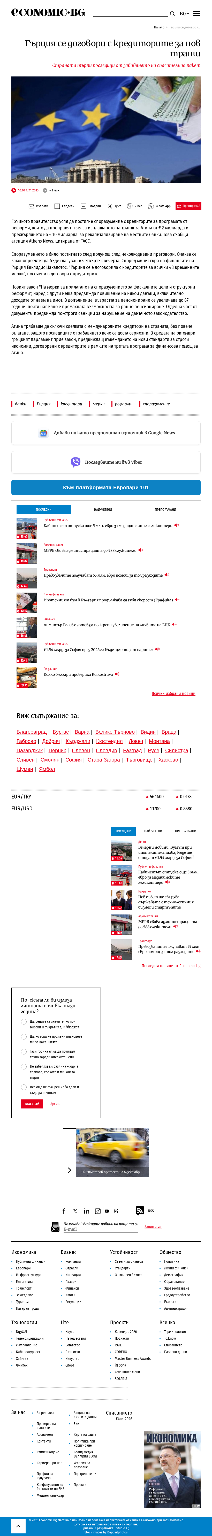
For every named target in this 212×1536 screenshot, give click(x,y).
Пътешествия (75, 1338)
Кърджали (78, 741)
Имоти (70, 1295)
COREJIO (121, 1352)
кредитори (71, 403)
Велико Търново (115, 732)
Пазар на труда (27, 1308)
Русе (153, 750)
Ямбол (47, 769)
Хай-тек (22, 1358)
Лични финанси (176, 1268)
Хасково (168, 760)
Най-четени (103, 509)
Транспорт (24, 1288)
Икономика (23, 1252)
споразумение (156, 403)
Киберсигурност (28, 1352)
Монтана (159, 741)
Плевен (81, 750)
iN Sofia (120, 1365)
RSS (151, 1211)
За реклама (45, 1413)
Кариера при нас (49, 1463)
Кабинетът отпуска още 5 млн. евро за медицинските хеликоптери (108, 525)
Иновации (73, 1275)
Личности (72, 1352)
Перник (57, 750)
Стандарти (123, 1268)
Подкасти (122, 1338)
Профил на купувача (45, 1476)
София (73, 760)
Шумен (25, 769)
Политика (171, 1261)
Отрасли (71, 1268)
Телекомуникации (30, 1338)
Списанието (173, 1345)
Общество (170, 1252)
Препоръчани (165, 509)
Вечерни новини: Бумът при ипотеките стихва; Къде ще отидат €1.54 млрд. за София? (166, 852)
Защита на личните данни (85, 1415)
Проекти (119, 1322)
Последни (43, 509)
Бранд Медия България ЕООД (85, 1454)
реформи (124, 403)
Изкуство (72, 1358)
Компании (73, 1261)
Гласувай (32, 1104)
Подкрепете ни (85, 1474)
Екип (77, 1424)
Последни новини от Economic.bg (171, 966)
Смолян (50, 760)
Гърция (43, 403)
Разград (132, 750)
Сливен (26, 760)
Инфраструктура (28, 1275)
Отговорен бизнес (128, 1275)
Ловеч (136, 741)
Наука (69, 1332)
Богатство (72, 1345)
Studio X (121, 1528)
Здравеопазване (176, 1288)
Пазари (71, 1281)
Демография (174, 1275)
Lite (65, 1322)
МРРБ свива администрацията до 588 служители (90, 550)
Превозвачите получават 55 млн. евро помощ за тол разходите (103, 575)
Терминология (175, 1332)
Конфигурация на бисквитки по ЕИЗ (50, 1487)
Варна (82, 732)
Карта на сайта (85, 1434)
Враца (169, 732)
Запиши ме (153, 1227)
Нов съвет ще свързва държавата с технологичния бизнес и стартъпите (166, 902)
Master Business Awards (133, 1358)
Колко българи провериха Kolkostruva (79, 674)
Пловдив (106, 750)
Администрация (176, 1308)
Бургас (61, 732)
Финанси (72, 1288)
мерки (99, 403)
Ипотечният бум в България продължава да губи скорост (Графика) (109, 600)
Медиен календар (50, 1495)
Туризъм (22, 1302)
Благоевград (32, 732)
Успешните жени (127, 1372)
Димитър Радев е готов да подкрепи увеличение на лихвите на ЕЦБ (107, 625)
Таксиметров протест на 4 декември (111, 1172)
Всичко (167, 1322)
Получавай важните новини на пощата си (101, 1224)
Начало (159, 27)
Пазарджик (30, 750)
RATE (118, 1345)
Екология (171, 1302)
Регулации (73, 1302)
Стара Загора (104, 760)
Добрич (51, 741)
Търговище (139, 760)
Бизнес (69, 1252)
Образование (174, 1281)
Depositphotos (117, 1532)
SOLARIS (121, 1379)
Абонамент (45, 1434)
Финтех (21, 1365)
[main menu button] (196, 13)
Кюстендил (109, 741)
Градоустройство (177, 1295)
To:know (170, 1338)
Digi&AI (21, 1332)
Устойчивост (124, 1252)
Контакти (44, 1441)
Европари (23, 1268)
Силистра (176, 750)
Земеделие (24, 1295)
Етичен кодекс (48, 1452)
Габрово (26, 741)
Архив (54, 1104)
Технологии (24, 1322)
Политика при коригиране (84, 1443)
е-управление (26, 1345)
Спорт (69, 1365)
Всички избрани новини (173, 694)
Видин (148, 732)
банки (20, 403)
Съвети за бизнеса (129, 1261)
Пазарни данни (175, 1352)
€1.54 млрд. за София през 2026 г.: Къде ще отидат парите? (99, 649)
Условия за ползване (82, 1465)
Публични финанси (31, 1261)
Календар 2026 (126, 1332)
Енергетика (25, 1281)
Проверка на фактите (46, 1426)
